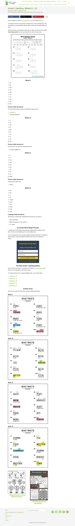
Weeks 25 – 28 (13, 283)
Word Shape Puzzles (39, 12)
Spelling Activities (14, 12)
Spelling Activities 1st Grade (22, 12)
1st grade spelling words (27, 20)
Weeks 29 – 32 (13, 285)
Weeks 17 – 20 (13, 278)
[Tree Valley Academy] (11, 3)
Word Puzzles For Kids (32, 12)
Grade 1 (9, 12)
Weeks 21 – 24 (13, 280)
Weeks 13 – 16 (13, 276)
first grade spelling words (39, 268)
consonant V (13, 112)
